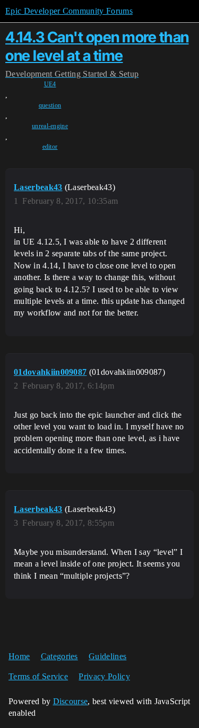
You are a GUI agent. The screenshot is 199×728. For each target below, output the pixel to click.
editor (50, 146)
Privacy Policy (104, 676)
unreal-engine (50, 126)
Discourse (70, 701)
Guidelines (107, 656)
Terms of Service (38, 676)
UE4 (50, 84)
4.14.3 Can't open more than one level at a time (97, 46)
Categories (59, 656)
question (50, 105)
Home (19, 656)
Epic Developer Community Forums (69, 10)
